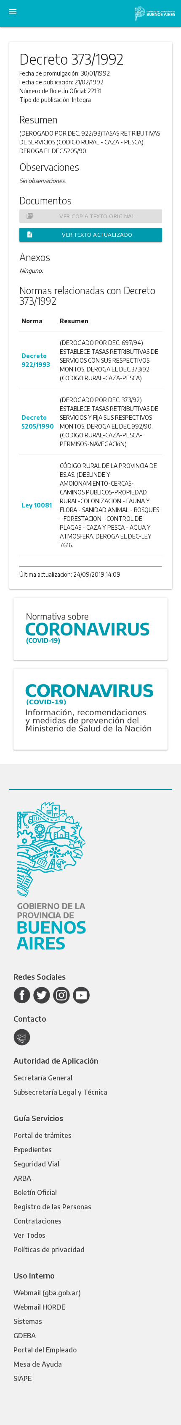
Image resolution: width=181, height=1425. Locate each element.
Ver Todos (29, 1235)
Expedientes (32, 1149)
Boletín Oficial (35, 1192)
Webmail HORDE (39, 1307)
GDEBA (24, 1335)
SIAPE (22, 1378)
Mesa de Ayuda (37, 1364)
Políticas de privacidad (49, 1249)
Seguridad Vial (36, 1164)
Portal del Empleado (45, 1350)
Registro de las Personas (52, 1207)
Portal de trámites (42, 1135)
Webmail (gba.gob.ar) (47, 1293)
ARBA (22, 1178)
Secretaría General (42, 1078)
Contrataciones (37, 1221)
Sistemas (27, 1321)
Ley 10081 (36, 505)
